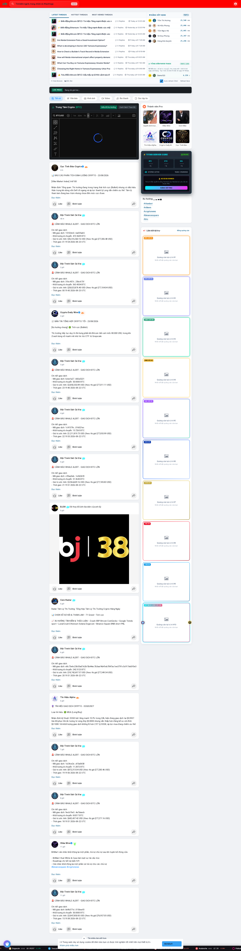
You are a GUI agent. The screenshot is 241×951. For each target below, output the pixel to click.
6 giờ (62, 652)
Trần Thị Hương (163, 20)
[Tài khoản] (235, 4)
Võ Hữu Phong (163, 26)
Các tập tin (143, 98)
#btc (146, 219)
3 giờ (62, 365)
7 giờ (62, 749)
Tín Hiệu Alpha (67, 697)
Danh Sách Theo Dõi (127, 107)
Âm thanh (123, 98)
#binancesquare (58, 867)
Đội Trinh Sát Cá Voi (70, 215)
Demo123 (161, 75)
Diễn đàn (69, 81)
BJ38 (63, 507)
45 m (62, 219)
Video (107, 98)
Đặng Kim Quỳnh (164, 41)
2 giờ (62, 267)
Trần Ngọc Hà (163, 31)
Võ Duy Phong (163, 36)
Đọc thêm (55, 198)
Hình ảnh (91, 98)
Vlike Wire (65, 843)
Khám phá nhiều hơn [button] (69, 945)
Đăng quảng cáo (183, 230)
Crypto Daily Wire (69, 312)
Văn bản (74, 98)
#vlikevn (147, 207)
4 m (61, 170)
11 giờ (62, 847)
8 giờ (62, 798)
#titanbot (148, 203)
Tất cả (57, 98)
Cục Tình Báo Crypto (71, 166)
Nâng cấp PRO (166, 188)
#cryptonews (73, 867)
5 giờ (62, 462)
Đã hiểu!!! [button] (168, 944)
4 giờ (62, 413)
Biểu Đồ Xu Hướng (109, 107)
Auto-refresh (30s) (171, 81)
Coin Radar (66, 600)
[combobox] (44, 4)
